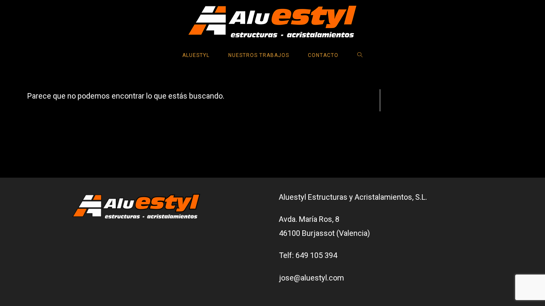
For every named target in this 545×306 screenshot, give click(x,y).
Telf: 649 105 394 (308, 255)
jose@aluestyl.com (311, 277)
